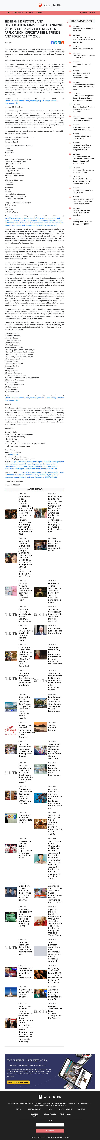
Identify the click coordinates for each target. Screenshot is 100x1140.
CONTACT (39, 13)
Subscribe (50, 1131)
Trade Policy (65, 1114)
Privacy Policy (34, 1109)
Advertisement (65, 1109)
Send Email (13, 454)
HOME (8, 13)
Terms (18, 1109)
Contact (81, 1109)
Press (50, 1109)
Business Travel (34, 1115)
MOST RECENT (18, 13)
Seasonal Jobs (50, 1114)
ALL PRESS (29, 13)
